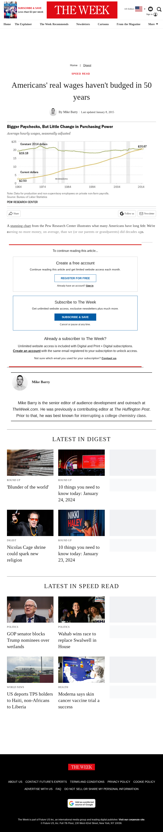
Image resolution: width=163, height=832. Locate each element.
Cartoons (103, 24)
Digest (87, 65)
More (151, 24)
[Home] (7, 24)
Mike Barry (70, 112)
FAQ (58, 789)
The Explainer (23, 24)
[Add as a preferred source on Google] (81, 803)
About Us (15, 781)
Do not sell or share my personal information (101, 789)
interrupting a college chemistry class (113, 415)
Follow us (129, 213)
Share (16, 213)
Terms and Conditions (87, 781)
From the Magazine (128, 24)
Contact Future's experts (46, 781)
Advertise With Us (38, 789)
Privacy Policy (119, 781)
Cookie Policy (144, 781)
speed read (81, 74)
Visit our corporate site (132, 819)
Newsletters (83, 24)
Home (74, 65)
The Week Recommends (54, 24)
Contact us (109, 358)
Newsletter (149, 213)
